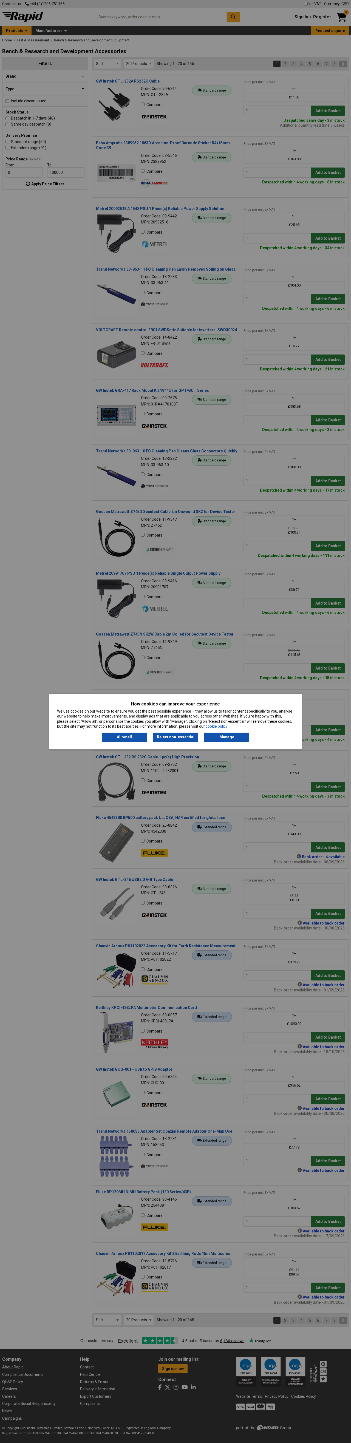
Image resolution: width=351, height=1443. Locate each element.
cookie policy (217, 726)
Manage (226, 737)
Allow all (124, 737)
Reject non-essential (175, 737)
